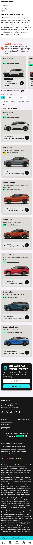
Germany (11, 458)
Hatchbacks (23, 97)
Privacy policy (21, 449)
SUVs (27, 101)
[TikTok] (20, 412)
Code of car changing (18, 453)
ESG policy (14, 449)
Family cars (21, 101)
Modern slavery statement (19, 451)
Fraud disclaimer (5, 449)
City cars (12, 101)
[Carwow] (7, 1)
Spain (19, 458)
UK (4, 458)
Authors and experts (6, 422)
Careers (20, 416)
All (3, 97)
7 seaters (4, 104)
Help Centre (5, 400)
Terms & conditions (6, 446)
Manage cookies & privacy (19, 446)
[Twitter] (7, 412)
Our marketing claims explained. (11, 474)
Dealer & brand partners (24, 419)
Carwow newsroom (6, 424)
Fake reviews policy (6, 451)
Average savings (5, 477)
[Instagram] (11, 412)
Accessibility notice (6, 453)
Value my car (16, 386)
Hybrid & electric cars (11, 97)
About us (3, 416)
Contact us (4, 419)
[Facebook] (2, 412)
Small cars (5, 101)
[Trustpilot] (16, 436)
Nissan (5, 5)
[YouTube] (16, 412)
